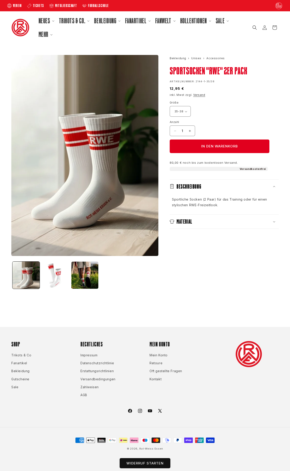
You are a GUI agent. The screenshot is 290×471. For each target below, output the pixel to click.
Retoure (156, 363)
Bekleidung (20, 371)
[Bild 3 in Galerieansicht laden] (85, 275)
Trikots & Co (21, 355)
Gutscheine (20, 379)
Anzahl (174, 122)
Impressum (88, 355)
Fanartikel (19, 363)
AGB (83, 395)
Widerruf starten (145, 463)
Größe (174, 102)
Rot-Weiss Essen (151, 448)
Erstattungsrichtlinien (97, 371)
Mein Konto (159, 355)
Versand (199, 95)
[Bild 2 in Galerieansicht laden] (55, 275)
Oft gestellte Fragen (166, 371)
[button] (46, 21)
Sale (14, 387)
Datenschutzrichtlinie (97, 363)
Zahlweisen (89, 387)
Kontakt (156, 379)
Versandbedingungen (98, 379)
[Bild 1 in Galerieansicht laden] (26, 275)
